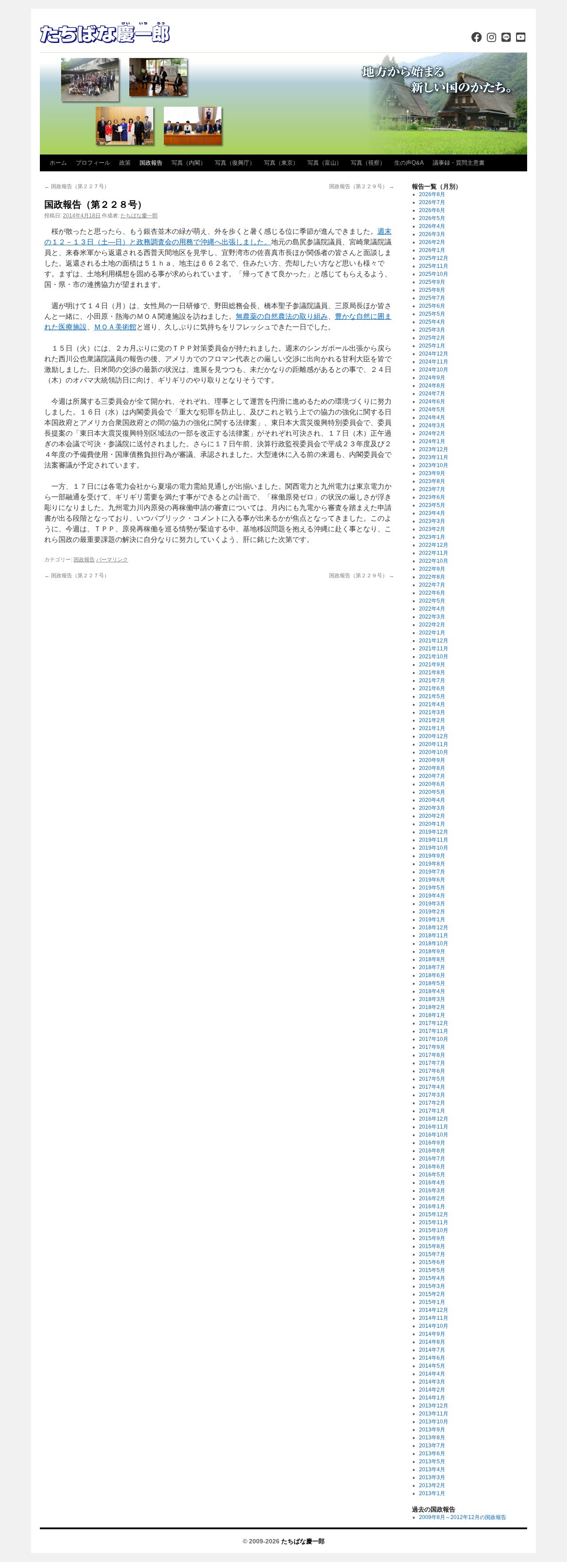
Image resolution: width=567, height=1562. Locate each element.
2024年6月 (432, 401)
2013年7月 (432, 1445)
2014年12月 (433, 1310)
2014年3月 (432, 1382)
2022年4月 (432, 609)
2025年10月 (433, 274)
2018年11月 (433, 935)
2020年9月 (432, 760)
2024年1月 (432, 441)
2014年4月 (432, 1374)
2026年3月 (432, 234)
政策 (125, 162)
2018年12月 (433, 927)
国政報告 (151, 162)
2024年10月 (433, 370)
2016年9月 (432, 1143)
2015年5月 (432, 1270)
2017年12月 (433, 1023)
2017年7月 (432, 1063)
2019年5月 (432, 888)
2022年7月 (432, 585)
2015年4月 (432, 1278)
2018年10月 (433, 943)
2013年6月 (432, 1453)
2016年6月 (432, 1167)
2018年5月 (432, 983)
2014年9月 (432, 1334)
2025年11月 (433, 266)
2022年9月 (432, 569)
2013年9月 (432, 1430)
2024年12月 (433, 354)
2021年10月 (433, 656)
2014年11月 (433, 1318)
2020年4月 (432, 800)
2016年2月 (432, 1198)
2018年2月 (432, 1007)
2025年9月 (432, 282)
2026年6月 (432, 210)
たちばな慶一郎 (139, 216)
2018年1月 (432, 1015)
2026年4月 (432, 226)
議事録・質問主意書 (459, 162)
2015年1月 (432, 1302)
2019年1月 (432, 919)
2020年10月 (433, 752)
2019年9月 (432, 856)
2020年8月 (432, 768)
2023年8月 (432, 481)
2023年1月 (432, 537)
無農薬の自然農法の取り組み (282, 316)
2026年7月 (432, 202)
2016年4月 (432, 1182)
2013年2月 (432, 1485)
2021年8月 (432, 672)
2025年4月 (432, 322)
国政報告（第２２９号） (361, 186)
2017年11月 (433, 1031)
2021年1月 (432, 728)
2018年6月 (432, 975)
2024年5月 (432, 409)
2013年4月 (432, 1469)
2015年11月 (433, 1222)
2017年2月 (432, 1103)
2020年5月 (432, 792)
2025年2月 (432, 338)
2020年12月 (433, 736)
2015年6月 (432, 1262)
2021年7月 (432, 680)
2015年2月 (432, 1294)
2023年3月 (432, 521)
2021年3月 (432, 712)
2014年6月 (432, 1358)
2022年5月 (432, 601)
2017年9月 (432, 1047)
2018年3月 (432, 999)
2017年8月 (432, 1055)
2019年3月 (432, 904)
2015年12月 (433, 1214)
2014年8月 (432, 1342)
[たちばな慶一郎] (106, 33)
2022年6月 (432, 593)
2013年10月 (433, 1422)
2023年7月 (432, 489)
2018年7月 (432, 967)
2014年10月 (433, 1326)
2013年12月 (433, 1406)
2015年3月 (432, 1286)
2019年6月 (432, 880)
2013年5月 (432, 1461)
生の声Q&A (409, 162)
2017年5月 (432, 1079)
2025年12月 (433, 258)
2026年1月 (432, 250)
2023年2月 (432, 529)
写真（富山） (324, 162)
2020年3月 (432, 808)
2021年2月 (432, 720)
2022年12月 (433, 545)
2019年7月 (432, 872)
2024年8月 (432, 386)
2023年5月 (432, 505)
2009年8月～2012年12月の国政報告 (462, 1517)
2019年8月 (432, 864)
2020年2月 (432, 816)
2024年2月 (432, 433)
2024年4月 (432, 417)
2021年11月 (433, 649)
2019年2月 (432, 912)
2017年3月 (432, 1095)
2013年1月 (432, 1493)
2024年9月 (432, 378)
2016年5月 (432, 1175)
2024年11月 (433, 362)
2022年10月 (433, 561)
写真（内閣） (188, 162)
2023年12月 (433, 449)
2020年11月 (433, 744)
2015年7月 (432, 1254)
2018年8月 (432, 959)
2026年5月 (432, 218)
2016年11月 (433, 1127)
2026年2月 (432, 242)
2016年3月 (432, 1190)
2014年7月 (432, 1350)
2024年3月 (432, 425)
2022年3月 (432, 617)
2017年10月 (433, 1039)
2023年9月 (432, 473)
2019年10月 (433, 848)
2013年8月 (432, 1437)
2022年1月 (432, 633)
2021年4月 (432, 704)
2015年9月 (432, 1238)
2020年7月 (432, 776)
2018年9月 (432, 951)
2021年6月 (432, 688)
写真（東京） (281, 162)
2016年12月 (433, 1119)
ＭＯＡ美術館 (115, 327)
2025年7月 (432, 298)
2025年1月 (432, 346)
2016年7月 (432, 1159)
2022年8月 (432, 577)
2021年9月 (432, 664)
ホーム (58, 162)
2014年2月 (432, 1390)
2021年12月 (433, 641)
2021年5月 (432, 696)
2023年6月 (432, 497)
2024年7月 (432, 393)
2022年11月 (433, 553)
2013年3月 (432, 1477)
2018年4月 (432, 991)
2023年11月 (433, 457)
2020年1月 (432, 824)
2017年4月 (432, 1087)
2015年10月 (433, 1230)
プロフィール (93, 162)
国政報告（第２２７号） (76, 186)
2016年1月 (432, 1206)
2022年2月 (432, 625)
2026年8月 (432, 194)
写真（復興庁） (235, 162)
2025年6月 (432, 306)
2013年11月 (433, 1414)
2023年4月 (432, 513)
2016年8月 (432, 1151)
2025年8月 (432, 290)
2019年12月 (433, 832)
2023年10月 (433, 465)
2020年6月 (432, 784)
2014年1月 (432, 1398)
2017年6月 (432, 1071)
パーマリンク (112, 560)
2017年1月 (432, 1111)
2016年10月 (433, 1135)
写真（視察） (368, 162)
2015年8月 (432, 1246)
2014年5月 (432, 1366)
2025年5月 (432, 314)
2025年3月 (432, 330)
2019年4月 (432, 896)
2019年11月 (433, 840)
